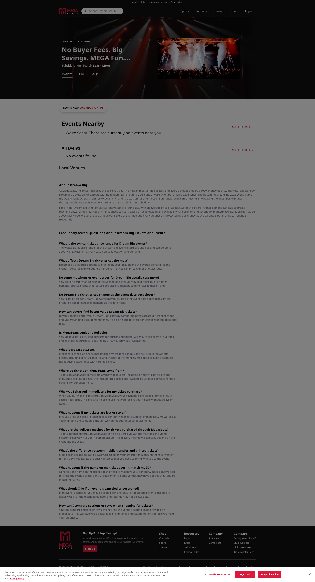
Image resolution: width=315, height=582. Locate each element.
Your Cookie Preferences (216, 574)
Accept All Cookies (269, 574)
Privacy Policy (17, 578)
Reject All (245, 574)
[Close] (309, 574)
